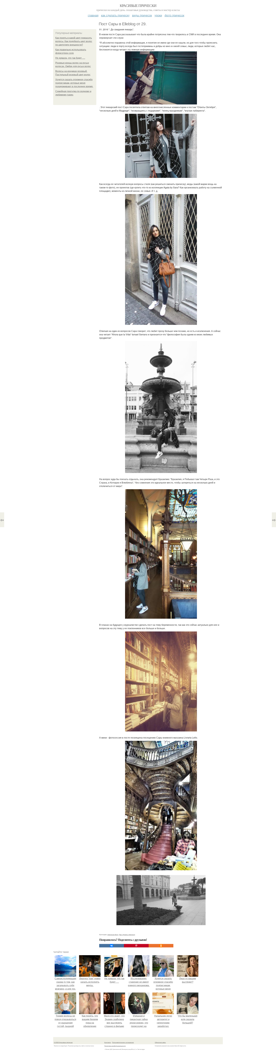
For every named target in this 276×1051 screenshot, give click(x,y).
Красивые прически (138, 5)
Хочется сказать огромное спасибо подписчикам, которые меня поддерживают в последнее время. (74, 83)
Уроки (158, 15)
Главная (93, 15)
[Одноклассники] (161, 945)
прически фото (112, 934)
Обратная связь (160, 1042)
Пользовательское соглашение (123, 1042)
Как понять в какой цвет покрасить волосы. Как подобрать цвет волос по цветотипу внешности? (73, 41)
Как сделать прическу (115, 15)
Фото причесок (174, 15)
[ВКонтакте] (111, 945)
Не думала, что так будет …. (70, 58)
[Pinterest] (136, 945)
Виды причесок (142, 15)
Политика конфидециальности (115, 1046)
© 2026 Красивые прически (63, 1042)
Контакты (107, 1042)
